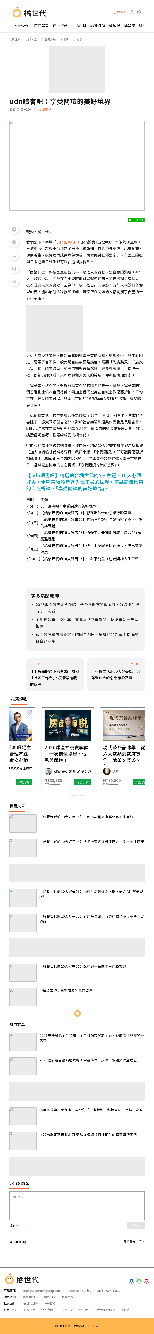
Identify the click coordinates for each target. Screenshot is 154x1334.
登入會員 (47, 1309)
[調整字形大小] (14, 281)
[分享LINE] (14, 242)
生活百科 (78, 25)
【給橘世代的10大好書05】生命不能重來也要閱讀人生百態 (89, 558)
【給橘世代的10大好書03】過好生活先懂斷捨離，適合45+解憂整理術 (91, 894)
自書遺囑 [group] (50, 39)
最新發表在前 (132, 1241)
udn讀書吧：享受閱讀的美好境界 (66, 990)
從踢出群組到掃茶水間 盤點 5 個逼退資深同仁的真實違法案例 (88, 1134)
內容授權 (68, 1297)
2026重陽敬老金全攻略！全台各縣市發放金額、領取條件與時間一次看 (91, 1038)
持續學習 (41, 25)
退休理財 (22, 25)
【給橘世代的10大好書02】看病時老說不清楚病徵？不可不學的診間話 (91, 918)
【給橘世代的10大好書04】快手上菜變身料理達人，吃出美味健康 (91, 841)
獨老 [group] (79, 39)
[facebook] (131, 1281)
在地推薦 (60, 25)
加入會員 (29, 1309)
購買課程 (120, 12)
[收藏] (14, 268)
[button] (139, 12)
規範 (12, 1225)
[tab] (70, 795)
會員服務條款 (106, 1309)
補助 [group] (66, 39)
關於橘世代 (30, 1297)
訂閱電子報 (66, 1309)
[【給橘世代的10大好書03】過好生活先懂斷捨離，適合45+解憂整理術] (23, 898)
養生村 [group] (16, 39)
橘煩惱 (114, 25)
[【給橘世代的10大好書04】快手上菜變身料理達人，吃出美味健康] (23, 848)
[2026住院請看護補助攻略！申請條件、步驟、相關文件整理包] (23, 1066)
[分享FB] (14, 229)
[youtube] (146, 1281)
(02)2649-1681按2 (78, 1290)
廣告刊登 (50, 1297)
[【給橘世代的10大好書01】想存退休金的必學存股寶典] (23, 973)
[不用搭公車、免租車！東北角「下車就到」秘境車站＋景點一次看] (23, 1116)
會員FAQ (49, 1303)
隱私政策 (127, 1309)
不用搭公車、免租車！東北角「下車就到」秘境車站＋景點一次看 (91, 1109)
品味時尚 (97, 25)
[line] (139, 1281)
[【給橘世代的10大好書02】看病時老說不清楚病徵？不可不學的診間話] (23, 923)
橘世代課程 (30, 1303)
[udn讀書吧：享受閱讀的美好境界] (23, 997)
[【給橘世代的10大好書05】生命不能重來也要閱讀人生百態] (23, 823)
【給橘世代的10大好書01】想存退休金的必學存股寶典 (85, 512)
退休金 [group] (32, 39)
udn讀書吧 (65, 242)
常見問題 (85, 1309)
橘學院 (129, 25)
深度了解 (33, 782)
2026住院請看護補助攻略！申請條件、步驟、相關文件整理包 (88, 1059)
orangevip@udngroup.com (42, 1290)
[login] (132, 12)
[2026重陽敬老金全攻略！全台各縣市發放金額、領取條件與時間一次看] (23, 1042)
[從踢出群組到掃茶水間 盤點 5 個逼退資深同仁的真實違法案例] (23, 1141)
